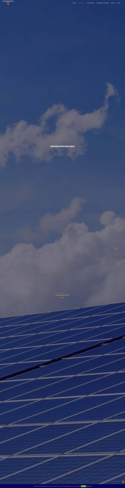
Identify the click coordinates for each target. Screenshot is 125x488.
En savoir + (89, 486)
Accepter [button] (83, 486)
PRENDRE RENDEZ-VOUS (63, 293)
